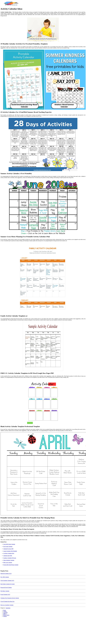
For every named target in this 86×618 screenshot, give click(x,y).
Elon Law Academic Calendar (7, 605)
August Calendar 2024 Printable (10, 551)
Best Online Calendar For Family (8, 584)
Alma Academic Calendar (8, 560)
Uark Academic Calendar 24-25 (7, 580)
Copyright (5, 612)
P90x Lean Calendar (7, 562)
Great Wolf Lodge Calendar (9, 544)
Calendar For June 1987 (8, 548)
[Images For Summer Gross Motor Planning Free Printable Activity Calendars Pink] (43, 206)
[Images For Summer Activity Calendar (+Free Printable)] (43, 144)
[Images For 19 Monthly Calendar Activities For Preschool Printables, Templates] (43, 29)
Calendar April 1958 (7, 555)
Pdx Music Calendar (5, 591)
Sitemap (5, 616)
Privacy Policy (6, 615)
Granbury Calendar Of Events (9, 558)
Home (4, 610)
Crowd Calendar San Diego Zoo (7, 601)
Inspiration (8, 608)
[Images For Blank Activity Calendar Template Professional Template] (43, 401)
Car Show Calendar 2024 (8, 553)
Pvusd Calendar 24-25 (5, 594)
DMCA (5, 613)
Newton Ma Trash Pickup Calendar (10, 564)
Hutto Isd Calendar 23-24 (6, 573)
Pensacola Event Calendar (6, 587)
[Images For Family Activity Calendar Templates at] (43, 278)
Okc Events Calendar (7, 546)
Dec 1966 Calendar (5, 577)
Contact (5, 611)
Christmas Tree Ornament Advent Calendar (10, 598)
